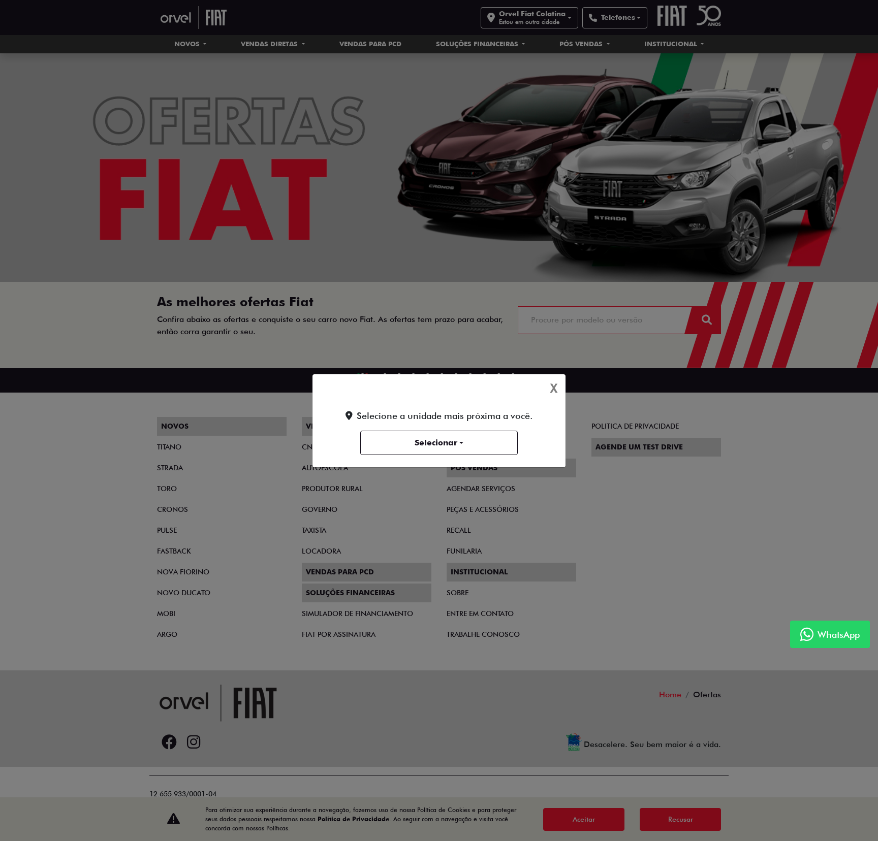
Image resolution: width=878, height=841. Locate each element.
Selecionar (436, 442)
